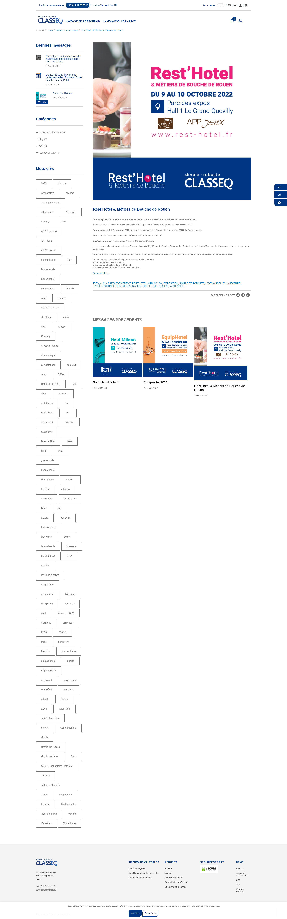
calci (43, 298)
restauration (69, 680)
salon (44, 708)
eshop (68, 412)
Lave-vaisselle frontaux (83, 21)
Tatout (44, 794)
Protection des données (140, 877)
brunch (70, 288)
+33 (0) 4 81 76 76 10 (77, 5)
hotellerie (70, 479)
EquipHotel (47, 412)
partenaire (63, 642)
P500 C (62, 632)
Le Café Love (48, 556)
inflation (65, 489)
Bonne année (48, 269)
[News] (235, 5)
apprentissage (48, 260)
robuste (45, 699)
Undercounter (68, 804)
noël (43, 613)
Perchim (45, 651)
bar (69, 260)
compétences (48, 365)
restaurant (46, 680)
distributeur (47, 403)
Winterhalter (69, 823)
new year (69, 603)
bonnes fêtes (48, 288)
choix (66, 317)
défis (43, 393)
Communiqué (48, 355)
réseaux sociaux (240, 890)
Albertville (71, 212)
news (50, 30)
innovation (46, 498)
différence (63, 393)
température (65, 794)
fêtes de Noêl (48, 441)
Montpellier (47, 603)
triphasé (45, 804)
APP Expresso (49, 231)
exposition (46, 431)
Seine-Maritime (68, 728)
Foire (69, 441)
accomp (70, 193)
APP (63, 221)
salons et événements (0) (52, 132)
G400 (60, 451)
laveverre (72, 546)
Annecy (45, 221)
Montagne (70, 594)
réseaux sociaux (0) (49, 152)
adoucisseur (47, 212)
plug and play (69, 651)
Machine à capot (50, 575)
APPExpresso (48, 250)
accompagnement (50, 202)
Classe (62, 326)
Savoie (45, 728)
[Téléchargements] (240, 5)
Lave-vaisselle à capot (119, 21)
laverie (67, 537)
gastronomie (47, 460)
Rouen (64, 699)
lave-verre (46, 537)
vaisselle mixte (49, 813)
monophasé (47, 594)
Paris (44, 642)
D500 (74, 384)
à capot (62, 183)
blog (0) (43, 139)
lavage (44, 517)
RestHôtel (46, 689)
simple (44, 737)
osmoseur (68, 622)
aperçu (239, 868)
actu (238, 884)
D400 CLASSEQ (50, 384)
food (43, 451)
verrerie (72, 813)
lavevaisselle (48, 546)
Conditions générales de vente (143, 873)
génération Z (48, 470)
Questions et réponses (175, 887)
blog (238, 880)
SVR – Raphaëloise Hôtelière (57, 766)
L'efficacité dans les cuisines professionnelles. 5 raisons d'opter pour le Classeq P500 (64, 77)
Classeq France (49, 346)
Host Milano (47, 479)
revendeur (68, 689)
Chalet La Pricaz (50, 307)
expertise (69, 422)
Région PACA (48, 670)
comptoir (71, 365)
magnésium (47, 584)
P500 (44, 632)
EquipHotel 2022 (156, 382)
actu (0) (43, 146)
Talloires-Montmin (50, 785)
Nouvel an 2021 (65, 613)
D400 (61, 374)
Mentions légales (137, 868)
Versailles (46, 823)
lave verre (65, 517)
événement (47, 422)
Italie (43, 508)
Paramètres (150, 913)
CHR (43, 326)
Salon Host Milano (62, 93)
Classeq (40, 30)
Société (168, 868)
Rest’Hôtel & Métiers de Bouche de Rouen (102, 30)
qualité (70, 661)
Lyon (69, 556)
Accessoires (47, 193)
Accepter (135, 913)
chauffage (46, 317)
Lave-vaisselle (49, 527)
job (59, 508)
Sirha (74, 756)
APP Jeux (46, 240)
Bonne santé (48, 279)
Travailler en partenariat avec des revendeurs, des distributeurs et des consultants (63, 59)
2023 (43, 183)
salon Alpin (64, 708)
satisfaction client (50, 718)
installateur (69, 498)
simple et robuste (50, 756)
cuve (43, 374)
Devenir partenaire (173, 877)
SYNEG (45, 775)
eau (67, 403)
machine (45, 565)
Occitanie (46, 622)
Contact (168, 873)
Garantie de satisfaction (175, 882)
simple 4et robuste (51, 747)
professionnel (48, 661)
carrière (62, 298)
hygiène (45, 489)
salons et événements (67, 30)
